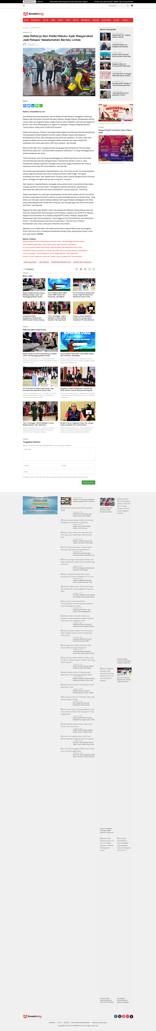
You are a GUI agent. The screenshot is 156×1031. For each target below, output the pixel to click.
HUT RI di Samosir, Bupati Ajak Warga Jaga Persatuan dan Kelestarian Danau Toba (52, 247)
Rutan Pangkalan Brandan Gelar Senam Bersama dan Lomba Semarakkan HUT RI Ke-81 (84, 581)
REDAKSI (52, 1023)
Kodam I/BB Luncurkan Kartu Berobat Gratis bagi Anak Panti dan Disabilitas (121, 55)
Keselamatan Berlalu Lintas (61, 262)
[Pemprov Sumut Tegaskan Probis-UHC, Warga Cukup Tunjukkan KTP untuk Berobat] (84, 307)
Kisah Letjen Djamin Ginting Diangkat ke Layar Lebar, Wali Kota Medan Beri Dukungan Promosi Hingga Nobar (83, 719)
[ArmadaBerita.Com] (33, 14)
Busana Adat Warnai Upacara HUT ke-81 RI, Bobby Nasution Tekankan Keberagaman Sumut (107, 1000)
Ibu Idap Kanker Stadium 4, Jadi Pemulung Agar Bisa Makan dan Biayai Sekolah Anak (121, 84)
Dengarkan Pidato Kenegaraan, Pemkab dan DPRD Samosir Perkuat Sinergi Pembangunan (55, 250)
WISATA (75, 20)
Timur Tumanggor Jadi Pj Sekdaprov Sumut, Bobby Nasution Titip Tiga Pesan (50, 253)
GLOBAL (116, 20)
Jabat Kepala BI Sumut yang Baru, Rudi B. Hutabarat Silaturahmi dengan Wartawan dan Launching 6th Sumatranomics (120, 94)
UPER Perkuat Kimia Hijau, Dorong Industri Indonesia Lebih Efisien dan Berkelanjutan (84, 554)
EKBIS (53, 20)
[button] (128, 5)
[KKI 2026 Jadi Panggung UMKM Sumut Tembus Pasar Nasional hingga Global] (78, 749)
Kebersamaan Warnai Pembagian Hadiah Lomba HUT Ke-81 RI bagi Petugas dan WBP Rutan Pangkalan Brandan (124, 661)
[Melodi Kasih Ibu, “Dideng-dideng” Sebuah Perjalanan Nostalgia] (105, 37)
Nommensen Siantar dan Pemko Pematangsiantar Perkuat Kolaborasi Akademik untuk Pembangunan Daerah (83, 611)
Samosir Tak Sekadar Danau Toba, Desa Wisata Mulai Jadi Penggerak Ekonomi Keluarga (83, 743)
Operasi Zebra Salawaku (82, 262)
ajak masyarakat (30, 262)
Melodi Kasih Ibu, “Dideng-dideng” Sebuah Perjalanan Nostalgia (121, 36)
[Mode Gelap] (132, 5)
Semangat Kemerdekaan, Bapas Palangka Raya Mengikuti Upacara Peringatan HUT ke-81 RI (124, 1000)
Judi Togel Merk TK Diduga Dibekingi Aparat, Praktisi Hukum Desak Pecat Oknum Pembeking (121, 75)
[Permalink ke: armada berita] (24, 44)
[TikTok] (131, 1016)
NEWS (68, 20)
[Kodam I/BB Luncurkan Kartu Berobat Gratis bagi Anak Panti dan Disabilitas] (105, 56)
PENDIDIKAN (85, 20)
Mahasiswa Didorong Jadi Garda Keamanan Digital (36, 2)
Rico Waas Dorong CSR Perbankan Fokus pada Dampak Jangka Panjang (82, 704)
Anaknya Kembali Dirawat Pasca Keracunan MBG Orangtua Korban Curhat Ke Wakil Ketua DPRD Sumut (83, 640)
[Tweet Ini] (81, 269)
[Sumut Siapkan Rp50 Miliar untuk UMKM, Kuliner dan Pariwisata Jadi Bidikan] (59, 284)
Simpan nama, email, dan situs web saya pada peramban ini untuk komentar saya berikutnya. (57, 477)
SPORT (60, 20)
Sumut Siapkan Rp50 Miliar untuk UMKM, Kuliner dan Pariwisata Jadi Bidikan (49, 244)
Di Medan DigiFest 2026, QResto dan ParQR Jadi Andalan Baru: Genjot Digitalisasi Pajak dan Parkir (84, 596)
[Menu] (24, 5)
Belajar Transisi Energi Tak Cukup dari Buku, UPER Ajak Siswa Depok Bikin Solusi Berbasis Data (83, 542)
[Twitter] (119, 1016)
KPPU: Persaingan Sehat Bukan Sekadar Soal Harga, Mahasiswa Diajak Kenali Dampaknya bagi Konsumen (84, 569)
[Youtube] (127, 1016)
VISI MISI (66, 1023)
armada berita (31, 44)
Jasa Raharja (44, 262)
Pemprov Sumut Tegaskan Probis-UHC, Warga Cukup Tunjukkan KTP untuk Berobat (52, 256)
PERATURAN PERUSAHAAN (80, 1023)
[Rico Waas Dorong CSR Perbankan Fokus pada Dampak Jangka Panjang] (78, 698)
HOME (26, 20)
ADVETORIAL (106, 20)
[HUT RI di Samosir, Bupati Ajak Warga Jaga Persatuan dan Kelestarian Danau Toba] (84, 284)
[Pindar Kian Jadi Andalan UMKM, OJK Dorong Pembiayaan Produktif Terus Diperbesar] (78, 521)
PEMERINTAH (35, 20)
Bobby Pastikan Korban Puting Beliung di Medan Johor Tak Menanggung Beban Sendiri (53, 241)
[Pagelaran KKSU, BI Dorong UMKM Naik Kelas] (105, 66)
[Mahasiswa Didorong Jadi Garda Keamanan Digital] (78, 509)
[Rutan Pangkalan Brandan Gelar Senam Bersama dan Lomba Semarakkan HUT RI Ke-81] (78, 575)
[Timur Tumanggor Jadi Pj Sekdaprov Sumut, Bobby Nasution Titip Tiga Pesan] (59, 307)
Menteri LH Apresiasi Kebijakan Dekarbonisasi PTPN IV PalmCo (84, 500)
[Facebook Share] (76, 269)
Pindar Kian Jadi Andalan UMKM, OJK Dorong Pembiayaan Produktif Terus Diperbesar (93, 2)
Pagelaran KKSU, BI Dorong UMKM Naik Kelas (121, 65)
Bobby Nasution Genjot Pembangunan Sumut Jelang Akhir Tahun (83, 692)
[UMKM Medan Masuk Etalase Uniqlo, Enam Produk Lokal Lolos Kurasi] (78, 725)
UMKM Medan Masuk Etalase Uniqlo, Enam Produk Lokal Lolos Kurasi (83, 731)
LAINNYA (125, 20)
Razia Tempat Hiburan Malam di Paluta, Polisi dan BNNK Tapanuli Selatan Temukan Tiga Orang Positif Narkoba (84, 667)
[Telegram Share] (89, 269)
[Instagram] (123, 1016)
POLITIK (45, 20)
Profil (59, 1023)
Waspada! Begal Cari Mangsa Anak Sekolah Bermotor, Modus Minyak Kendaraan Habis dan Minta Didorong (121, 46)
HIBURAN (96, 20)
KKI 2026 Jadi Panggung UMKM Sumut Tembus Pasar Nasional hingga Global (84, 756)
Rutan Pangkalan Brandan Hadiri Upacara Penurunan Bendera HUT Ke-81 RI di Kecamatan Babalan (107, 831)
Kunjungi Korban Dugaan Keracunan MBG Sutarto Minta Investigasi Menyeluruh (83, 652)
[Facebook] (115, 1016)
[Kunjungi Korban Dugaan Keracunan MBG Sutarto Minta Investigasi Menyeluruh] (78, 646)
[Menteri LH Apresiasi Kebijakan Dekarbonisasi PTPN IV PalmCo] (66, 501)
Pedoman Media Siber (99, 1023)
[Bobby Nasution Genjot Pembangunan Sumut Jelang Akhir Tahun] (78, 686)
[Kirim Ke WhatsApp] (93, 269)
